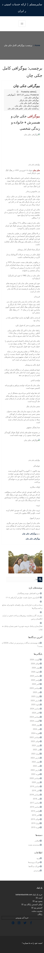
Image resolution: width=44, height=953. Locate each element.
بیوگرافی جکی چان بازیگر (29, 100)
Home (37, 45)
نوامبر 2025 (35, 680)
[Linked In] (19, 923)
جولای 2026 (35, 664)
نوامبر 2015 (35, 811)
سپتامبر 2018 (35, 795)
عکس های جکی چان (15, 109)
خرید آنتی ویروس (22, 918)
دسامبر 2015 (35, 807)
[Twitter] (24, 923)
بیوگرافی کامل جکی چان (29, 103)
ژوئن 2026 (36, 668)
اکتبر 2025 (36, 684)
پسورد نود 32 (37, 901)
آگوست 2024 (35, 721)
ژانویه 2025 (35, 704)
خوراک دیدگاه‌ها (34, 866)
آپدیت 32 (39, 898)
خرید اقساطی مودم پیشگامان (28, 593)
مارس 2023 (35, 758)
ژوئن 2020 (36, 782)
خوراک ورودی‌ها (34, 862)
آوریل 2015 (35, 823)
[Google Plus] (13, 923)
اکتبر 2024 (36, 713)
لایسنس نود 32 (36, 908)
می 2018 (36, 799)
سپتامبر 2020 (35, 778)
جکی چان (18, 106)
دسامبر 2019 (35, 786)
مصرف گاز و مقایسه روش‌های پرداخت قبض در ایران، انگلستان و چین (22, 617)
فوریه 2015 (35, 827)
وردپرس (37, 870)
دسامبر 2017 (35, 803)
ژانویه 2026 (35, 672)
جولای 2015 (35, 819)
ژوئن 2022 (36, 762)
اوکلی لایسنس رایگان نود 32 (31, 904)
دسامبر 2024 (35, 709)
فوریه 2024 (35, 733)
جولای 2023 (35, 741)
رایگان (40, 914)
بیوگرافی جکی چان (26, 85)
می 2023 (36, 750)
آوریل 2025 (35, 696)
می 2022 (36, 766)
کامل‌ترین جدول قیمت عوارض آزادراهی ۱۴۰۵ (22, 597)
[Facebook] (31, 923)
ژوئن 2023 (36, 745)
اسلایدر (37, 841)
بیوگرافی (10, 95)
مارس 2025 (35, 700)
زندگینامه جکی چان (31, 109)
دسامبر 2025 (35, 676)
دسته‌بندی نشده (34, 845)
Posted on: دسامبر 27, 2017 (28, 95)
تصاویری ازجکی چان (31, 106)
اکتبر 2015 (36, 815)
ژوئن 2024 (36, 725)
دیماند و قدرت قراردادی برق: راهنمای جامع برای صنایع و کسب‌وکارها (22, 606)
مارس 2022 (35, 770)
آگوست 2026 (35, 660)
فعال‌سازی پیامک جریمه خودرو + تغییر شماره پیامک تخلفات (22, 628)
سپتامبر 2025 (35, 688)
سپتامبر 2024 (35, 717)
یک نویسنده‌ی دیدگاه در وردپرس (28, 643)
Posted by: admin (28, 92)
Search (40, 581)
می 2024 (36, 729)
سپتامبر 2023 (35, 737)
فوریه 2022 (35, 774)
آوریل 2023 (35, 754)
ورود (38, 858)
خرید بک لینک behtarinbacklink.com (29, 895)
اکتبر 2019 (36, 790)
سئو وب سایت (37, 911)
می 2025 (36, 692)
